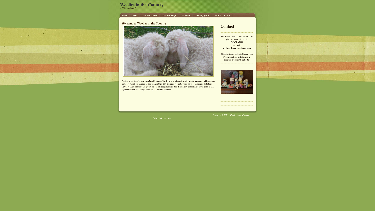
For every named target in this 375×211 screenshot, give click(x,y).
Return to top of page (162, 118)
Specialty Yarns (202, 15)
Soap (135, 15)
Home (124, 15)
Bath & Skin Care (222, 15)
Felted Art (186, 15)
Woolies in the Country (142, 4)
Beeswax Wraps (169, 15)
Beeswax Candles (150, 15)
